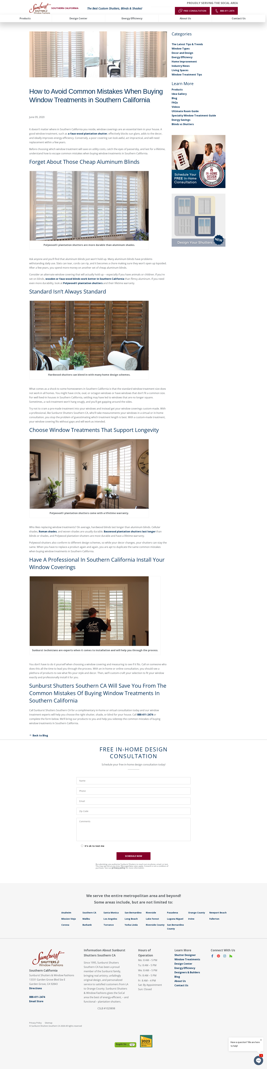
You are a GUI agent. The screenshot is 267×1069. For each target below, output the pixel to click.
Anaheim (66, 912)
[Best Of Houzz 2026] (146, 1041)
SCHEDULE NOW (133, 856)
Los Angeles (110, 918)
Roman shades (48, 531)
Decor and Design (182, 53)
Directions (35, 988)
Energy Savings (181, 120)
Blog (174, 98)
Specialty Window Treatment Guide (194, 115)
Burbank (87, 924)
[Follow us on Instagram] (224, 956)
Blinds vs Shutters (183, 124)
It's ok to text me (94, 846)
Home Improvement (184, 61)
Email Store (36, 1001)
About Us (180, 981)
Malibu (86, 918)
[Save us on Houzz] (230, 956)
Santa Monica (111, 912)
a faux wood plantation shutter (87, 133)
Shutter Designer (185, 955)
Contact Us (181, 985)
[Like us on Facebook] (212, 956)
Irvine (191, 918)
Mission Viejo (68, 918)
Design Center (183, 963)
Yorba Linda (131, 924)
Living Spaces (180, 70)
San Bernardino (133, 912)
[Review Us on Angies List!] (125, 1044)
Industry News (181, 66)
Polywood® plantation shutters (83, 283)
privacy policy (118, 868)
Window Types (181, 48)
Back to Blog (40, 735)
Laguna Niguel (175, 918)
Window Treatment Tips (187, 74)
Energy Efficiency (182, 57)
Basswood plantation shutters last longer (130, 531)
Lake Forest (152, 918)
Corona (65, 924)
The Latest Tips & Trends (187, 44)
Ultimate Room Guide (185, 111)
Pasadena (172, 912)
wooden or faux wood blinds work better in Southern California (84, 279)
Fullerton (214, 918)
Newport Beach (218, 912)
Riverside (151, 912)
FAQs (175, 102)
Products (177, 89)
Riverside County (155, 924)
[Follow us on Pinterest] (218, 956)
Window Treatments (187, 959)
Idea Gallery (179, 94)
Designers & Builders (187, 972)
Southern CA (89, 912)
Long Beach (131, 918)
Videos (176, 107)
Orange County (196, 912)
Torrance (109, 924)
